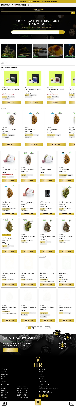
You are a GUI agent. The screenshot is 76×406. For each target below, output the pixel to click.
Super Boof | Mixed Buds (66, 236)
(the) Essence (5, 87)
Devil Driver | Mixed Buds (47, 307)
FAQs (40, 374)
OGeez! (3, 272)
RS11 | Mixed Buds (30, 129)
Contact (41, 376)
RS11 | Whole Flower (52, 129)
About (41, 371)
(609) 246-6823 (43, 387)
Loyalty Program (44, 381)
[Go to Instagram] (40, 395)
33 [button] (46, 327)
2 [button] (32, 327)
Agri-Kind (4, 127)
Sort (72, 404)
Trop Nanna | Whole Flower (66, 203)
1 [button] (29, 327)
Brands (3, 376)
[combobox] (36, 13)
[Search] (73, 13)
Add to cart (11, 102)
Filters (4, 404)
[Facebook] (43, 395)
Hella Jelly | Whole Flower (47, 273)
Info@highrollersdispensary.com (48, 388)
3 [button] (35, 327)
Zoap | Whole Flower (7, 238)
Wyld (3, 167)
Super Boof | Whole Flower (47, 236)
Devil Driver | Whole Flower (28, 307)
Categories (4, 374)
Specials (3, 381)
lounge (30, 1)
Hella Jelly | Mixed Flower (9, 307)
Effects (3, 379)
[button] (22, 5)
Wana (60, 305)
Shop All (3, 371)
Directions (42, 379)
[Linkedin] (46, 395)
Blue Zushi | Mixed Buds (9, 129)
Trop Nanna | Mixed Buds (28, 236)
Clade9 (41, 201)
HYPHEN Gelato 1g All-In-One (10, 89)
